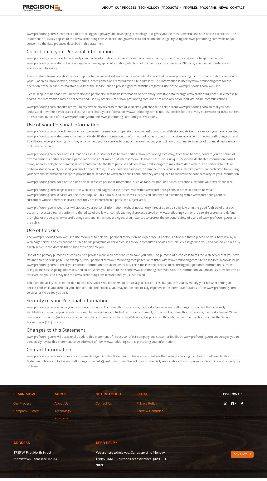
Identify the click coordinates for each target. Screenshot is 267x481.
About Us (61, 403)
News (223, 7)
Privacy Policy (147, 403)
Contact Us (104, 403)
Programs (208, 7)
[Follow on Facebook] (242, 403)
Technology (148, 7)
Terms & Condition (150, 411)
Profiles (190, 7)
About (107, 7)
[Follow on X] (225, 403)
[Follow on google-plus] (233, 403)
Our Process (125, 7)
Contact (237, 7)
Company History (26, 411)
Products (169, 7)
